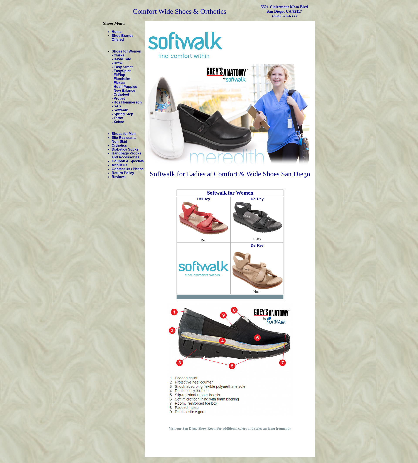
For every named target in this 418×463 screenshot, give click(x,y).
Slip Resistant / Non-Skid (124, 139)
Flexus (119, 83)
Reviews (119, 177)
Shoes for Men (124, 134)
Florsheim (122, 79)
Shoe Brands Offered (122, 37)
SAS (117, 106)
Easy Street (123, 67)
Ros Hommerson (128, 102)
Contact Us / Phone (128, 169)
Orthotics (119, 145)
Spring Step (123, 114)
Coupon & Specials (128, 161)
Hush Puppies (125, 86)
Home (116, 32)
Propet (119, 98)
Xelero (119, 122)
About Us (119, 165)
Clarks (119, 55)
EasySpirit (122, 71)
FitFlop (119, 75)
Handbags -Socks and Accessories (126, 155)
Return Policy (123, 173)
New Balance (124, 90)
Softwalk (121, 110)
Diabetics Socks (125, 149)
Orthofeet (121, 94)
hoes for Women (127, 51)
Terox (118, 118)
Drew (118, 63)
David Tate (122, 59)
